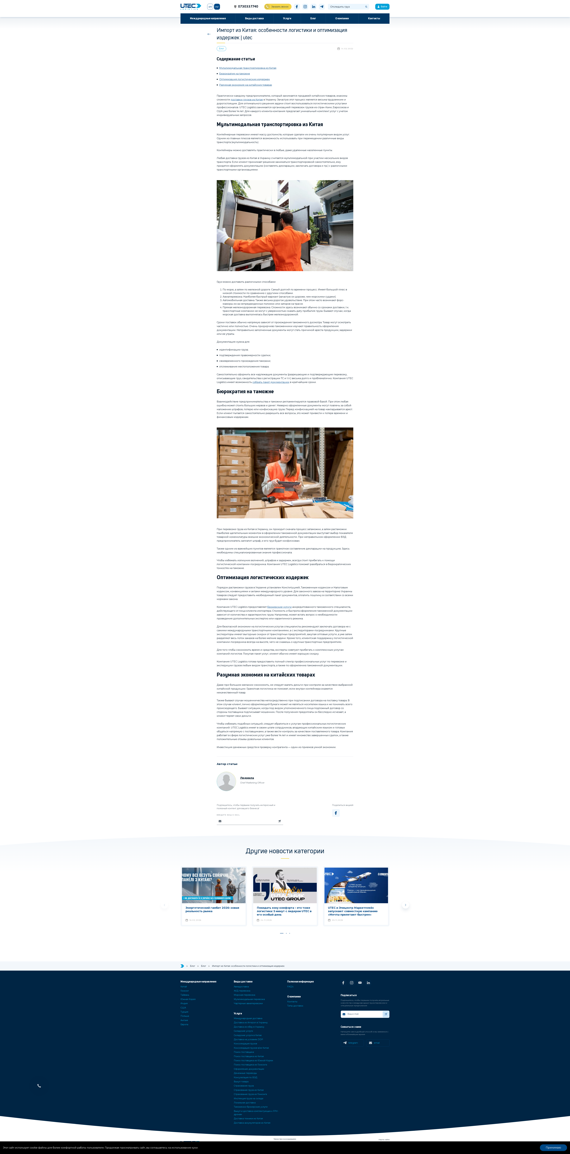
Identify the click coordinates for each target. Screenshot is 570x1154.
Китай (183, 986)
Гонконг (184, 990)
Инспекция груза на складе (248, 1098)
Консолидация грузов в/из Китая (251, 1048)
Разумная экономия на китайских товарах (245, 85)
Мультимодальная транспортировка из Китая (247, 68)
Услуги (287, 18)
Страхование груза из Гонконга (250, 1094)
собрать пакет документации (270, 382)
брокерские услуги (279, 607)
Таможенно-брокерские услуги (250, 1106)
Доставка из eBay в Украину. (249, 1026)
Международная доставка (248, 1018)
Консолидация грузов (245, 1043)
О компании (342, 18)
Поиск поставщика (244, 1052)
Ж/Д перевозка (242, 990)
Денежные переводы (245, 1073)
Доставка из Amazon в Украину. (251, 1022)
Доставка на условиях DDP (248, 1039)
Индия (184, 1003)
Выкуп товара (241, 1081)
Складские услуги (243, 1031)
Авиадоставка (241, 986)
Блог (313, 18)
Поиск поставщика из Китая (249, 1056)
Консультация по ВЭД (245, 1077)
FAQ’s (290, 986)
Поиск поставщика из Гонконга (250, 1064)
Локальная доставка (245, 1102)
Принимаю (553, 1147)
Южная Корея (187, 999)
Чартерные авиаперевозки (248, 1003)
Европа (184, 1024)
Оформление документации (249, 1069)
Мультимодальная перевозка (249, 999)
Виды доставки (254, 18)
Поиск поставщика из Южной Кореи (253, 1060)
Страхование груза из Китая (249, 1090)
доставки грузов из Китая (247, 99)
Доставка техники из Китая (248, 1118)
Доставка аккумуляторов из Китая (252, 1123)
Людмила (247, 778)
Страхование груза (244, 1085)
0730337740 (248, 6)
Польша (184, 1016)
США (183, 1007)
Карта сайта (384, 1139)
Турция (184, 1012)
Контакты (374, 18)
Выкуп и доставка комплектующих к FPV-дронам (256, 1113)
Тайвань (184, 995)
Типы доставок (295, 1005)
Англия (184, 1020)
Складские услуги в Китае (248, 1035)
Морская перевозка (244, 995)
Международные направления (208, 18)
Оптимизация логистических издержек (244, 79)
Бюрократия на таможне (234, 73)
